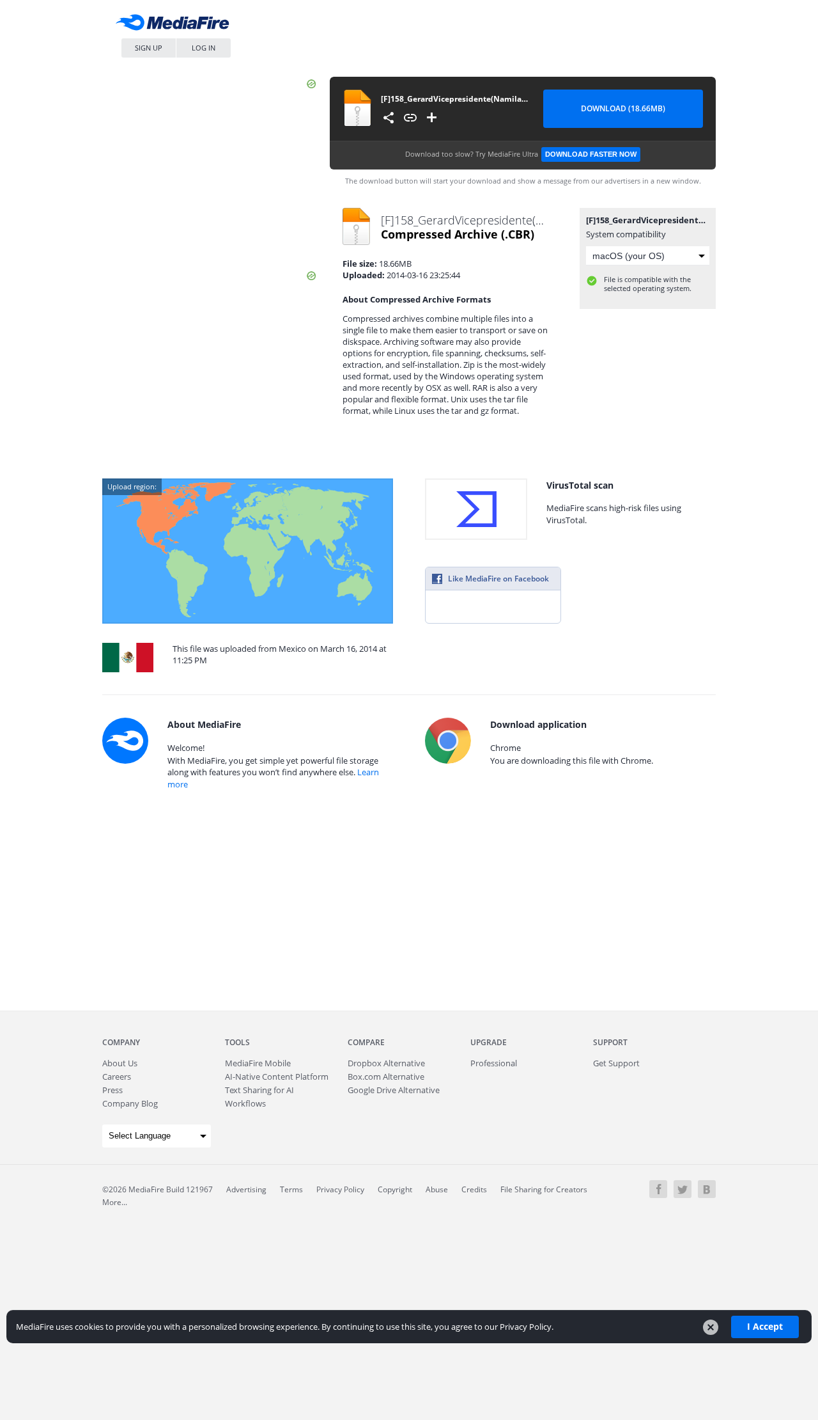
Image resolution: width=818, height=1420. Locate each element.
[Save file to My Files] (432, 117)
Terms (291, 1189)
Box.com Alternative (386, 1076)
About (119, 1063)
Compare (366, 1042)
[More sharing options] (388, 117)
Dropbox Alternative (386, 1063)
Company (121, 1042)
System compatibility (626, 234)
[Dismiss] (711, 1327)
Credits (474, 1189)
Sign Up (148, 47)
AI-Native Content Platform (276, 1076)
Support (610, 1042)
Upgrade (488, 1042)
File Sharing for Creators (543, 1189)
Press (112, 1090)
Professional (493, 1063)
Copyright (395, 1189)
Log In (203, 47)
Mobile (258, 1063)
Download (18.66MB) (623, 108)
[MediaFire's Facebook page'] (658, 1189)
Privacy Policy (340, 1189)
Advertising (246, 1189)
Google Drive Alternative (394, 1090)
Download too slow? (521, 154)
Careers (116, 1076)
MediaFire (175, 25)
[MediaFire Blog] (707, 1189)
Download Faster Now (591, 154)
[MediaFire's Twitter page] (682, 1189)
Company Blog (130, 1103)
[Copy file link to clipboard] (410, 117)
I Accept (765, 1326)
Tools (237, 1042)
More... (114, 1202)
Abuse (437, 1189)
